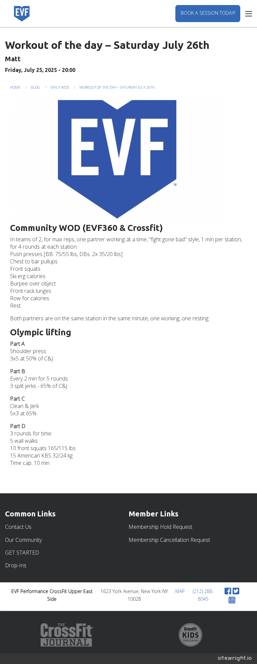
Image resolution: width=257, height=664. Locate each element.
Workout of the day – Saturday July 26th (117, 87)
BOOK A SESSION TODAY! (208, 13)
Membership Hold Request (160, 526)
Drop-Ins (15, 565)
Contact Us (18, 526)
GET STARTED (22, 552)
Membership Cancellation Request (169, 540)
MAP (180, 591)
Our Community (23, 540)
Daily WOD (60, 87)
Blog (35, 87)
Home (15, 87)
